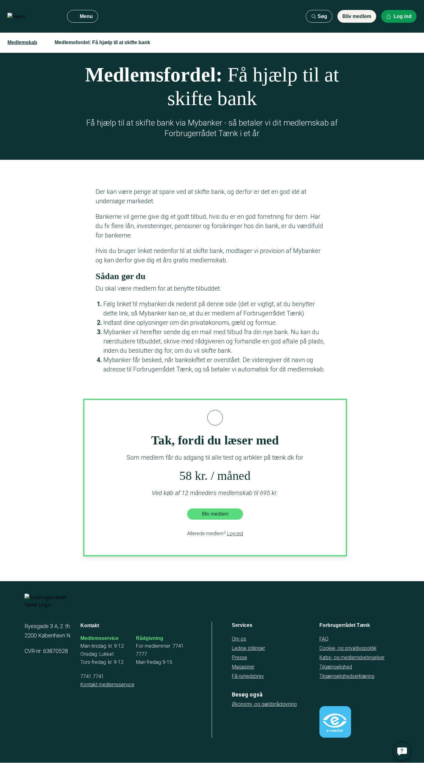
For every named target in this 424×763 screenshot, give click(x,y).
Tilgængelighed (335, 667)
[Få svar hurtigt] (402, 751)
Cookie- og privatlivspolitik (348, 648)
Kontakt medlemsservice (107, 684)
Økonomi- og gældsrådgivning (264, 704)
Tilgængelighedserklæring (346, 676)
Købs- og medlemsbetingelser (352, 657)
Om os (239, 639)
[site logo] (32, 16)
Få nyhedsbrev (248, 676)
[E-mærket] (335, 722)
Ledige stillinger (248, 648)
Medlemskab (22, 42)
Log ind (235, 533)
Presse (239, 657)
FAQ (323, 639)
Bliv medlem (356, 16)
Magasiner (243, 667)
